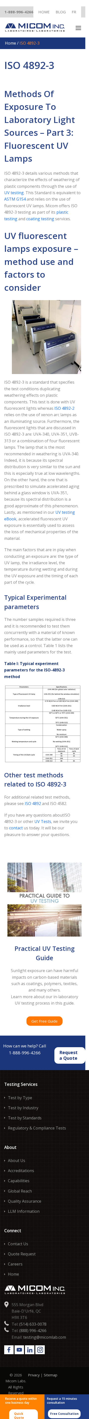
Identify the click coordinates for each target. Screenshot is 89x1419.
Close (79, 6)
